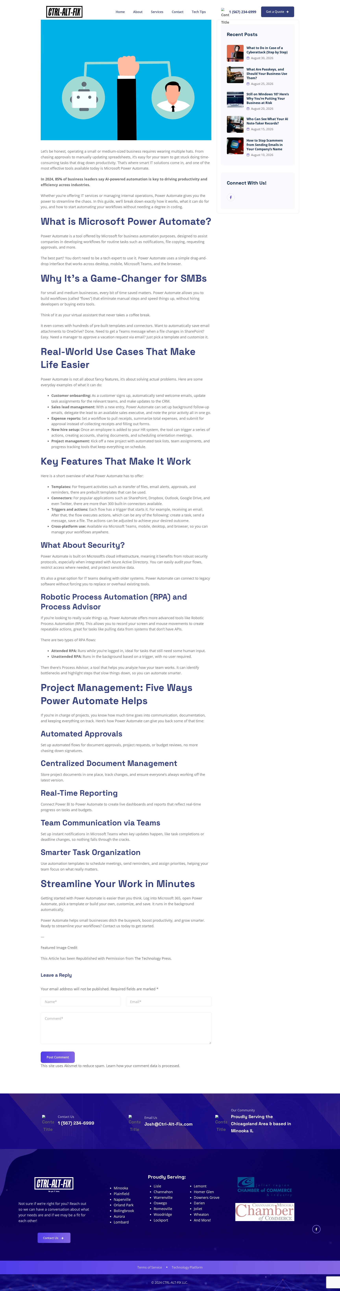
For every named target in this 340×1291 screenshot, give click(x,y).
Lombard (121, 1222)
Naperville (122, 1199)
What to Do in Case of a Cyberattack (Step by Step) (267, 50)
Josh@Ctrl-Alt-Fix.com (168, 1124)
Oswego (160, 1203)
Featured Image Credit (59, 947)
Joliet (198, 1208)
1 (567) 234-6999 (242, 11)
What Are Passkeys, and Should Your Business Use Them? (267, 73)
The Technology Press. (153, 958)
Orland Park (123, 1205)
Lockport (161, 1220)
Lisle (157, 1186)
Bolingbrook (124, 1210)
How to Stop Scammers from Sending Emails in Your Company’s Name (265, 144)
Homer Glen (204, 1191)
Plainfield (121, 1193)
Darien (199, 1203)
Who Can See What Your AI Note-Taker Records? (267, 121)
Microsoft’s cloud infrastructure (112, 556)
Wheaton (201, 1214)
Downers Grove (206, 1197)
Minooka (121, 1188)
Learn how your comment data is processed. (143, 1065)
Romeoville (163, 1208)
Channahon (163, 1191)
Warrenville (163, 1197)
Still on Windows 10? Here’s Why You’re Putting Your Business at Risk (268, 98)
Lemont (200, 1186)
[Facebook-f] (316, 1229)
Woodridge (163, 1214)
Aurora (119, 1216)
